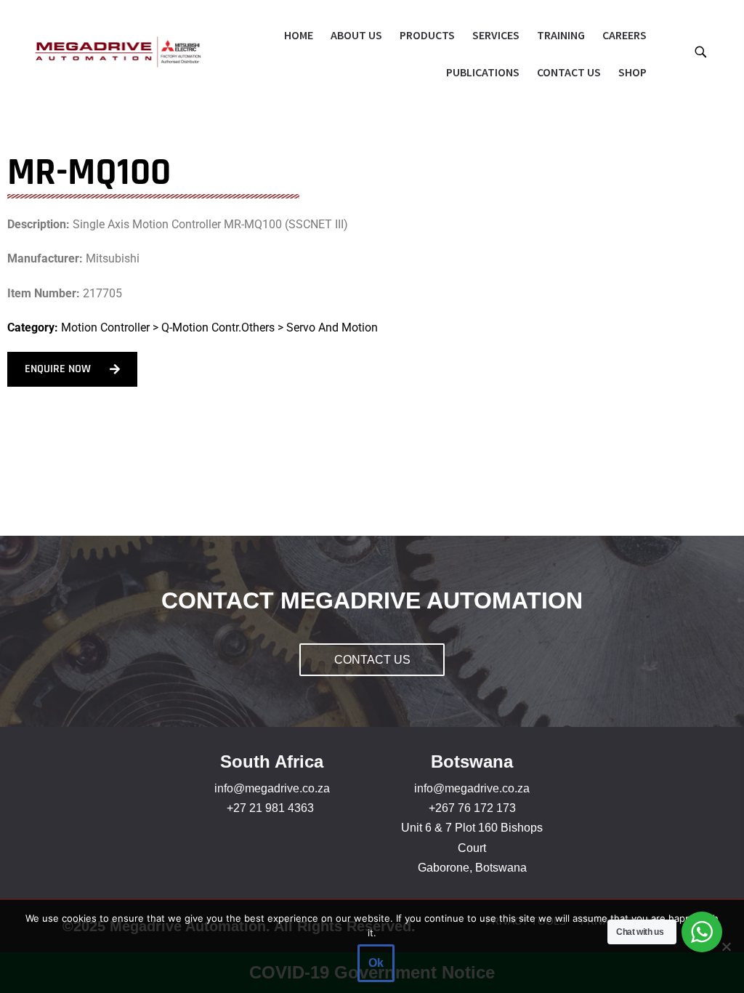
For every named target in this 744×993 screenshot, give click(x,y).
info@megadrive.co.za (272, 788)
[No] (726, 946)
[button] (700, 51)
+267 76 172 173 (472, 808)
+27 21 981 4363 (270, 808)
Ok (376, 963)
